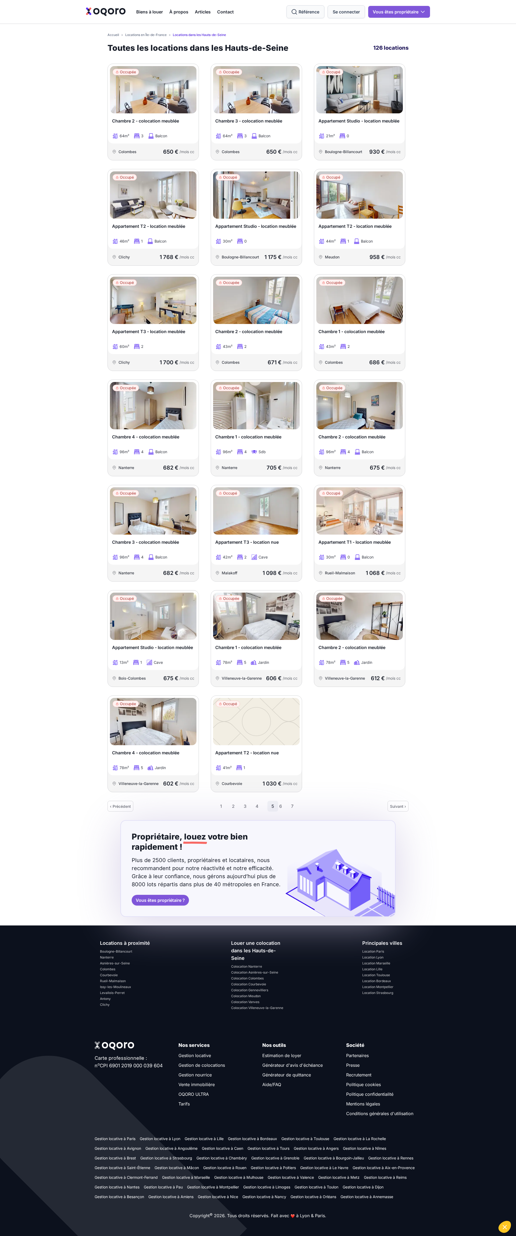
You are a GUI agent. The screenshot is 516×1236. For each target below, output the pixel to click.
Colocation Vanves (245, 1002)
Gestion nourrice (195, 1075)
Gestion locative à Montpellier (213, 1187)
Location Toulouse (376, 975)
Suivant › (398, 806)
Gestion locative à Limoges (266, 1187)
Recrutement (358, 1075)
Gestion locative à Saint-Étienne (122, 1167)
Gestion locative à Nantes (117, 1187)
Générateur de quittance (286, 1075)
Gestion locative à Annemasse (367, 1196)
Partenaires (357, 1055)
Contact (225, 12)
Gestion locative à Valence (291, 1177)
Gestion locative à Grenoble (275, 1158)
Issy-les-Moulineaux (115, 987)
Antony (105, 999)
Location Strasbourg (377, 993)
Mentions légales (363, 1104)
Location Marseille (376, 963)
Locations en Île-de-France (146, 35)
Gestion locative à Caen (222, 1148)
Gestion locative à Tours (268, 1148)
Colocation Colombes (247, 978)
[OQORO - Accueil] (106, 12)
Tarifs (184, 1104)
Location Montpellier (377, 987)
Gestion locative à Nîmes (364, 1148)
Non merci (416, 1209)
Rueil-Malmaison (113, 981)
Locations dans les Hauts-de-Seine (199, 35)
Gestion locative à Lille (204, 1138)
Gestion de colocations (201, 1065)
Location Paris (373, 951)
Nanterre (107, 957)
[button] (504, 1226)
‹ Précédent (120, 806)
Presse (353, 1065)
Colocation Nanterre (246, 966)
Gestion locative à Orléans (313, 1196)
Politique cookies (363, 1084)
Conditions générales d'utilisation (379, 1113)
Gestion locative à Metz (339, 1177)
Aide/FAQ (271, 1084)
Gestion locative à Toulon (316, 1187)
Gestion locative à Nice (218, 1196)
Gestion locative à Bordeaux (252, 1138)
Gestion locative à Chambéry (221, 1158)
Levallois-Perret (112, 993)
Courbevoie (109, 975)
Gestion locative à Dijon (363, 1187)
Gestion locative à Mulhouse (238, 1177)
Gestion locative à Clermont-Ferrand (126, 1177)
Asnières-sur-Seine (115, 963)
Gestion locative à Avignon (118, 1148)
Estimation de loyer (281, 1055)
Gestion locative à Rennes (390, 1158)
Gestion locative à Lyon (160, 1138)
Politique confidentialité (369, 1094)
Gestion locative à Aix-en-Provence (384, 1167)
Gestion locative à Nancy (264, 1196)
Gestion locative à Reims (385, 1177)
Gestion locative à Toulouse (305, 1138)
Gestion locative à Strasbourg (166, 1158)
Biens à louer (149, 12)
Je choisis (454, 1209)
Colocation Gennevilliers (249, 990)
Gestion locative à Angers (316, 1148)
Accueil (113, 35)
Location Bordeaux (376, 981)
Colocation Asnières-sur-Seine (254, 972)
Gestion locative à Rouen (224, 1167)
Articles (203, 12)
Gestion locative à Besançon (119, 1196)
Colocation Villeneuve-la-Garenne (257, 1008)
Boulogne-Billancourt (116, 951)
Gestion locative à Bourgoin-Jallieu (334, 1158)
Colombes (107, 969)
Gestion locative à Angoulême (171, 1148)
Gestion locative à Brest (115, 1158)
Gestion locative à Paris (115, 1138)
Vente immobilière (196, 1084)
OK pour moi (491, 1209)
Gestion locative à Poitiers (273, 1167)
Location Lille (372, 969)
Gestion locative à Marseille (186, 1177)
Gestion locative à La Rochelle (360, 1138)
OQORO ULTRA (193, 1094)
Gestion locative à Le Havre (324, 1167)
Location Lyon (373, 957)
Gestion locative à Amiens (171, 1196)
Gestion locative (194, 1055)
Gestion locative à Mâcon (177, 1167)
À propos (178, 12)
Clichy (105, 1005)
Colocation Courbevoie (248, 984)
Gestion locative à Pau (163, 1187)
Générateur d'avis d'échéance (292, 1065)
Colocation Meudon (246, 996)
